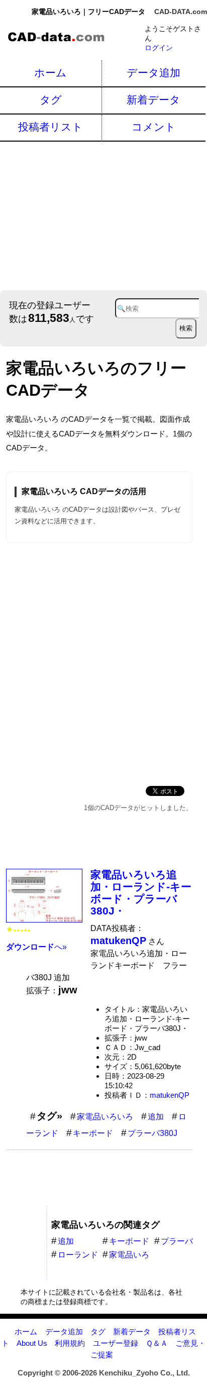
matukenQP (169, 1095)
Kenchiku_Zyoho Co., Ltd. (144, 1372)
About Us (32, 1343)
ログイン (159, 48)
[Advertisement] (103, 215)
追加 (156, 1116)
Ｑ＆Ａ (157, 1343)
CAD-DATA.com (180, 12)
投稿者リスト (50, 127)
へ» (36, 947)
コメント (154, 127)
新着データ (153, 99)
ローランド (78, 1254)
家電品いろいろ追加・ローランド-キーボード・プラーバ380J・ (140, 892)
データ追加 (153, 72)
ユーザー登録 (115, 1343)
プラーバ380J (152, 1133)
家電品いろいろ (105, 1116)
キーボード (93, 1133)
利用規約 (70, 1343)
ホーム (50, 72)
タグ (51, 99)
